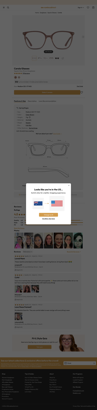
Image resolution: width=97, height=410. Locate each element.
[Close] (69, 185)
